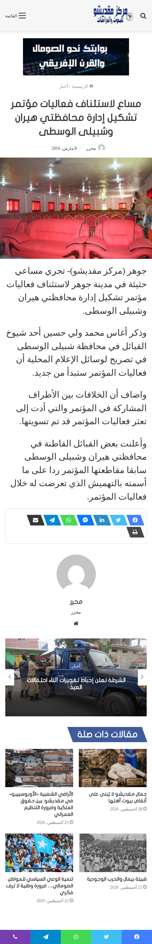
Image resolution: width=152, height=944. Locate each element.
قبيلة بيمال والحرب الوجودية (117, 879)
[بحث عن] (143, 18)
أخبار (63, 86)
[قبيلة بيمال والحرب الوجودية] (113, 853)
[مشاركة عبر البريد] (34, 520)
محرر (91, 148)
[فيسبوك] (133, 520)
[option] (76, 677)
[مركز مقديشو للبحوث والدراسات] (113, 15)
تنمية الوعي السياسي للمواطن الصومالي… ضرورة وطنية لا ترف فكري (39, 885)
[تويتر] (117, 520)
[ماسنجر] (83, 520)
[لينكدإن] (100, 520)
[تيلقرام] (50, 520)
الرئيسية (80, 86)
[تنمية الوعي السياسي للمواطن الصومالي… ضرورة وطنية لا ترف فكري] (39, 853)
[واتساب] (67, 520)
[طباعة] (133, 532)
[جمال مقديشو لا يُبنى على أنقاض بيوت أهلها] (113, 768)
